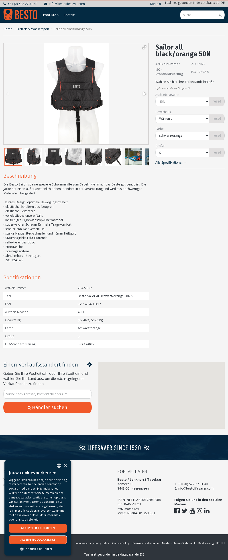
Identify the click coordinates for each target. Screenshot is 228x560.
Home (7, 29)
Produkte (49, 15)
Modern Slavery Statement (178, 543)
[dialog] (37, 508)
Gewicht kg (163, 112)
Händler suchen (49, 407)
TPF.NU (220, 543)
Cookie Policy (120, 543)
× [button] (65, 465)
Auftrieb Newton (167, 95)
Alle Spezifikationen (169, 162)
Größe (160, 146)
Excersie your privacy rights (92, 543)
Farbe (159, 129)
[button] (144, 47)
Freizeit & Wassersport (32, 29)
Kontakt (155, 4)
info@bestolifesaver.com (67, 4)
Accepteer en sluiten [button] (38, 528)
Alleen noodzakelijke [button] (37, 539)
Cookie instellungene (145, 543)
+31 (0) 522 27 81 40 (22, 4)
